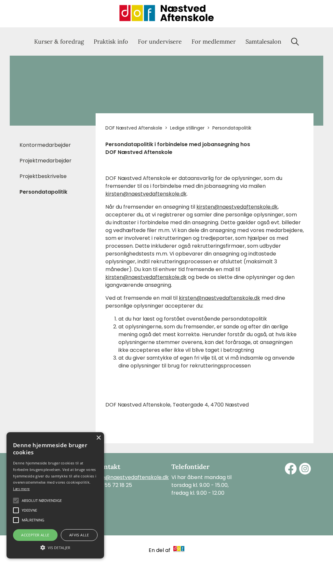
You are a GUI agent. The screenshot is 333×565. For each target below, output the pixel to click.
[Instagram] (305, 469)
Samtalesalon (263, 41)
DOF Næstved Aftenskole (133, 128)
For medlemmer (214, 41)
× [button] (98, 437)
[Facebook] (291, 469)
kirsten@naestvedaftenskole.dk (146, 194)
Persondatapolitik (43, 192)
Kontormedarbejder (45, 145)
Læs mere (21, 488)
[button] (55, 547)
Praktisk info (111, 41)
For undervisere (160, 41)
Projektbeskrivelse (43, 176)
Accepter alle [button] (35, 534)
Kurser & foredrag (59, 41)
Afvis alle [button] (79, 534)
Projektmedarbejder (46, 160)
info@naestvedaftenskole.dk (132, 477)
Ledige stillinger (187, 128)
